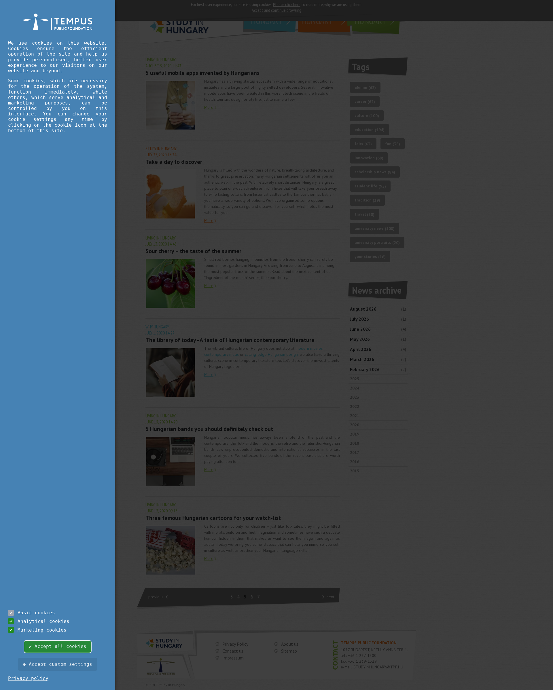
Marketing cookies (42, 630)
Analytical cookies (43, 621)
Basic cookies (36, 612)
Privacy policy (28, 678)
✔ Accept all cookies (57, 646)
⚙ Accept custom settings (57, 664)
